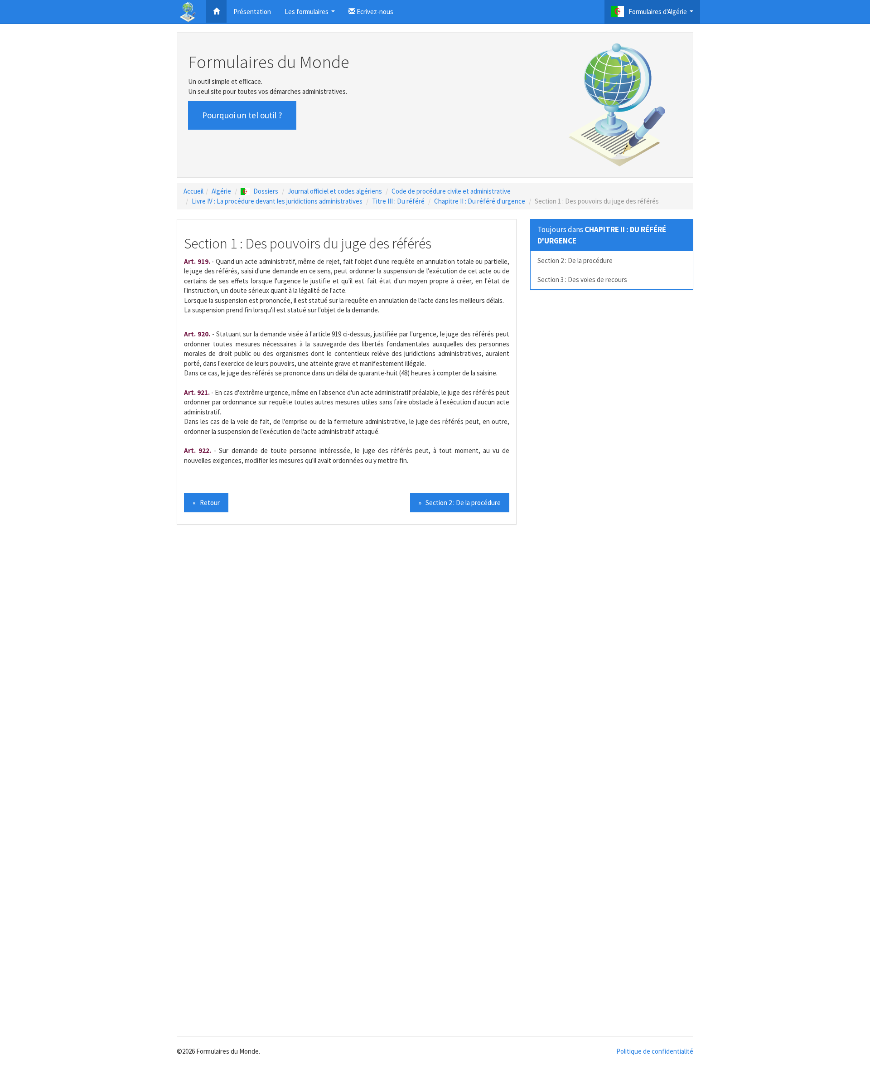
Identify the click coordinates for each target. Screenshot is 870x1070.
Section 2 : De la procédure (575, 260)
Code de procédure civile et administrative (451, 191)
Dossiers (265, 191)
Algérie (221, 191)
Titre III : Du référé (398, 201)
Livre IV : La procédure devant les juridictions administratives (277, 201)
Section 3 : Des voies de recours (582, 279)
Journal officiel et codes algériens (335, 191)
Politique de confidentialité (654, 1051)
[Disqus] (435, 657)
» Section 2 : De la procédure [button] (460, 502)
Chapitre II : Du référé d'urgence (479, 201)
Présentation (252, 11)
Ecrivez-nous (374, 11)
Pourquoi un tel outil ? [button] (242, 115)
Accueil (193, 191)
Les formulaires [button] (311, 14)
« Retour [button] (206, 502)
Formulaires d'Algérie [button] (662, 14)
